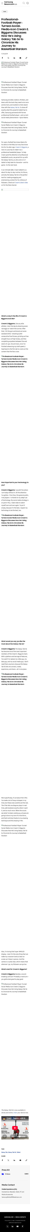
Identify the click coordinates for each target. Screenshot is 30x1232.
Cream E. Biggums (21, 147)
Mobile (4, 11)
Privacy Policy (8, 1220)
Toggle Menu (2, 3)
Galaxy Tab (4, 1152)
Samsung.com (8, 1217)
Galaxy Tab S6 (14, 107)
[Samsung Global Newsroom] (27, 3)
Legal (13, 1220)
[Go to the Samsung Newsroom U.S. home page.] (11, 3)
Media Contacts (20, 1217)
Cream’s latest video (21, 183)
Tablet (18, 1152)
